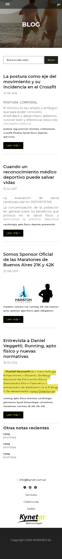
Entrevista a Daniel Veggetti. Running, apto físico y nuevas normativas (29, 348)
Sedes (31, 508)
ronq (6, 434)
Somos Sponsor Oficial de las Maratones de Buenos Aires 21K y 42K (28, 259)
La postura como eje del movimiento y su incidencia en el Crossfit (29, 82)
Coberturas (31, 501)
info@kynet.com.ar (32, 479)
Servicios (31, 494)
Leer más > (13, 145)
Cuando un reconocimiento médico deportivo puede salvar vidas (30, 174)
